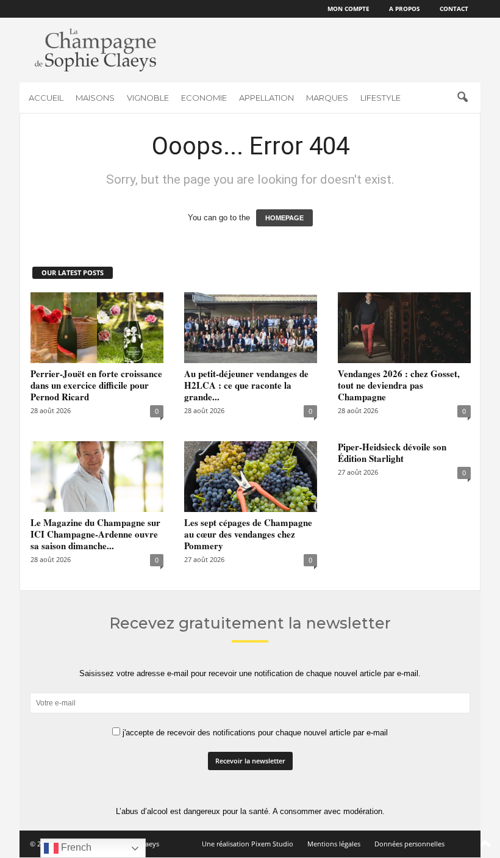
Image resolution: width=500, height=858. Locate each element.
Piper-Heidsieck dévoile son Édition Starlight (392, 452)
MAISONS (95, 98)
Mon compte (348, 8)
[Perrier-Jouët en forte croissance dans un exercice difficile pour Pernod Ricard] (96, 327)
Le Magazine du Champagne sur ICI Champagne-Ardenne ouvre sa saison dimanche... (95, 534)
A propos (404, 8)
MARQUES (327, 98)
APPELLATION (266, 98)
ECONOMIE (204, 98)
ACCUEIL (46, 98)
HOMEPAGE (284, 218)
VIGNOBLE (148, 98)
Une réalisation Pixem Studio (247, 843)
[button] (462, 97)
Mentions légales (333, 843)
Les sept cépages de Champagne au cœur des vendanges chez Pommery (248, 534)
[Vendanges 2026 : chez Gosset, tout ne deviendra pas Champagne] (404, 327)
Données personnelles (409, 843)
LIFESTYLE (380, 98)
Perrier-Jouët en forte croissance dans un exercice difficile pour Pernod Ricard (96, 385)
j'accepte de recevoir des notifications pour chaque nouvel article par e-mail (254, 732)
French (75, 847)
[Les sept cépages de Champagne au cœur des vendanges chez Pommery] (250, 476)
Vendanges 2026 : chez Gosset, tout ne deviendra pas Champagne (399, 385)
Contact (454, 8)
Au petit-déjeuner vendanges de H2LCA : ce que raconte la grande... (246, 385)
